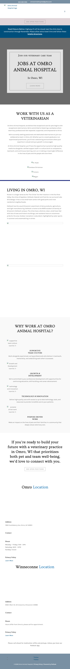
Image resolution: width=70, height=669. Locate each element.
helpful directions (35, 34)
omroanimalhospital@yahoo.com (41, 2)
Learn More (35, 86)
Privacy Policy (38, 664)
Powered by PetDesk (50, 664)
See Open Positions (35, 22)
